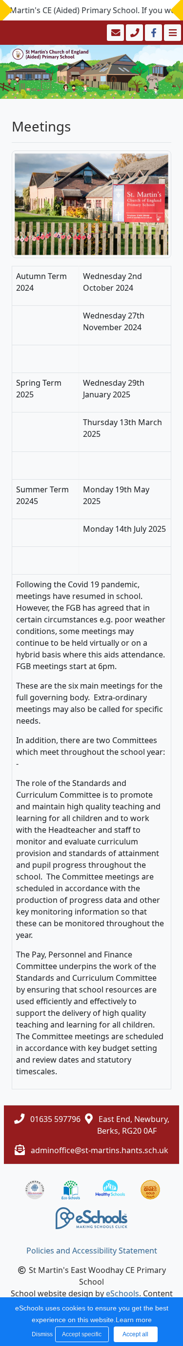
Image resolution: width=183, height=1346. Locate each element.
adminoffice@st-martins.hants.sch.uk (99, 1150)
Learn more (134, 1320)
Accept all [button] (135, 1334)
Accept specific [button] (82, 1334)
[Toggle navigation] (171, 32)
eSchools (122, 1293)
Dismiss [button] (41, 1334)
